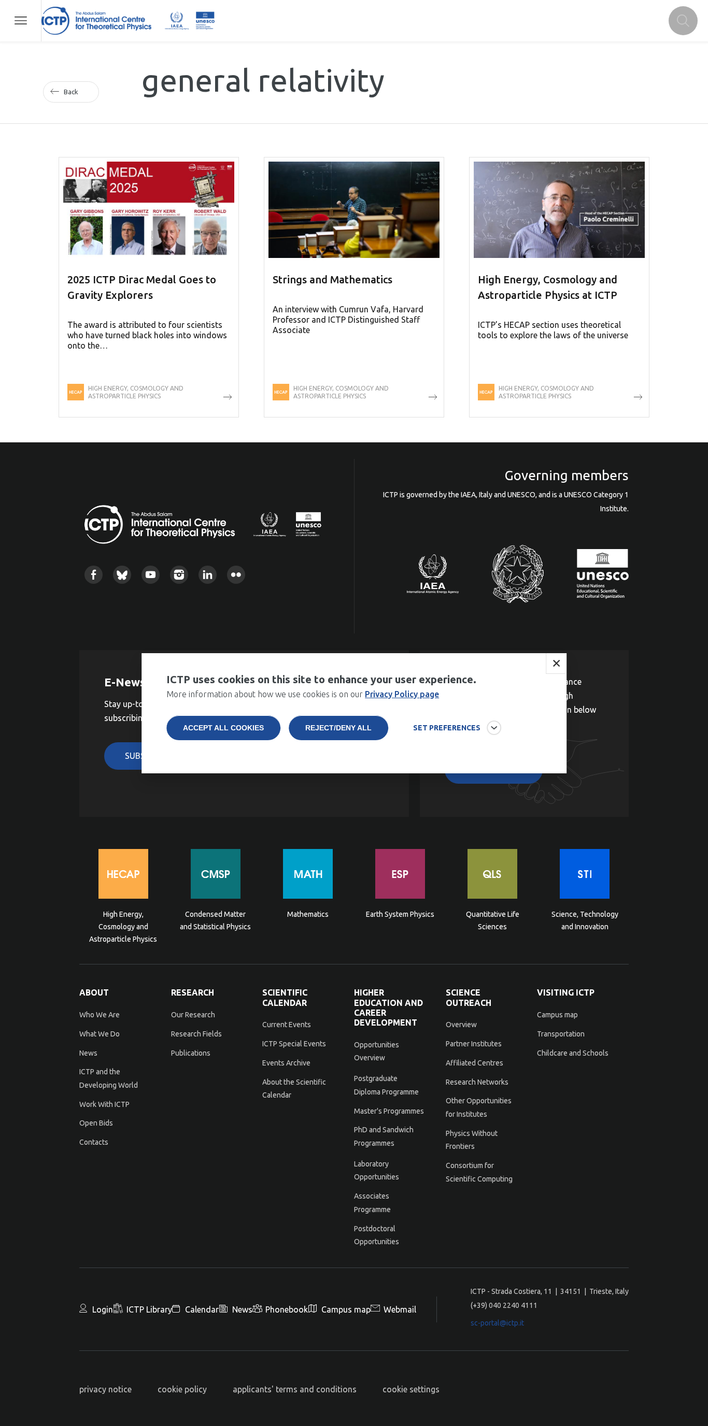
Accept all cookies (223, 728)
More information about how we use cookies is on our (302, 694)
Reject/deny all (338, 728)
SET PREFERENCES (446, 728)
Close (556, 663)
